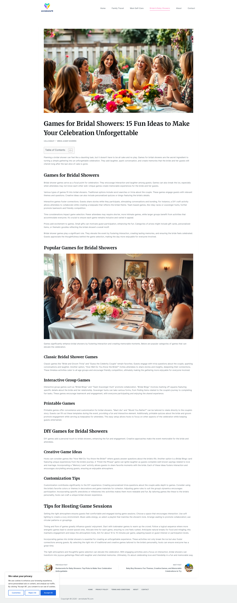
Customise (16, 593)
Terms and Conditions (120, 589)
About (179, 8)
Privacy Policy (102, 589)
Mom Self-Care (137, 8)
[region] (32, 585)
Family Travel (118, 8)
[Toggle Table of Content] (69, 150)
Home (103, 8)
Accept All (48, 593)
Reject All (32, 593)
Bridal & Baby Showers (160, 8)
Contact (191, 8)
